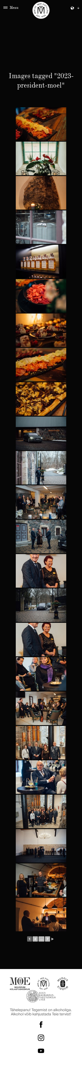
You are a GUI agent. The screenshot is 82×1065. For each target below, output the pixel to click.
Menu (14, 7)
